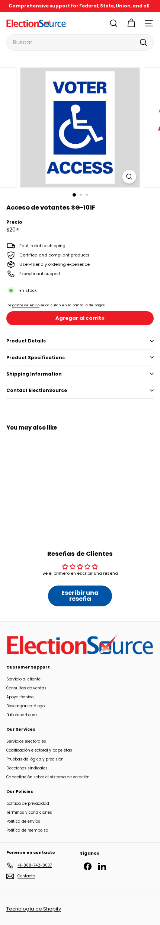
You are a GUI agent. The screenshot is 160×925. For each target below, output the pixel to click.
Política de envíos (23, 821)
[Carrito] (131, 23)
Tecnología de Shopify (33, 908)
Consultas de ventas (26, 688)
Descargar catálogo (25, 706)
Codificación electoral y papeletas (39, 750)
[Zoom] (129, 177)
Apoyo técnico (19, 697)
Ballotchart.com (21, 715)
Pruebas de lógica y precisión (35, 759)
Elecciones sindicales (27, 768)
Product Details (26, 341)
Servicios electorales (26, 741)
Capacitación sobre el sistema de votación (48, 777)
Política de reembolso (27, 830)
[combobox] (80, 42)
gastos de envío (25, 305)
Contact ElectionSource (36, 390)
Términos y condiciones (29, 812)
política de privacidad (27, 803)
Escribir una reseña (80, 596)
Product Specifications (35, 357)
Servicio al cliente (23, 679)
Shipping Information (34, 374)
